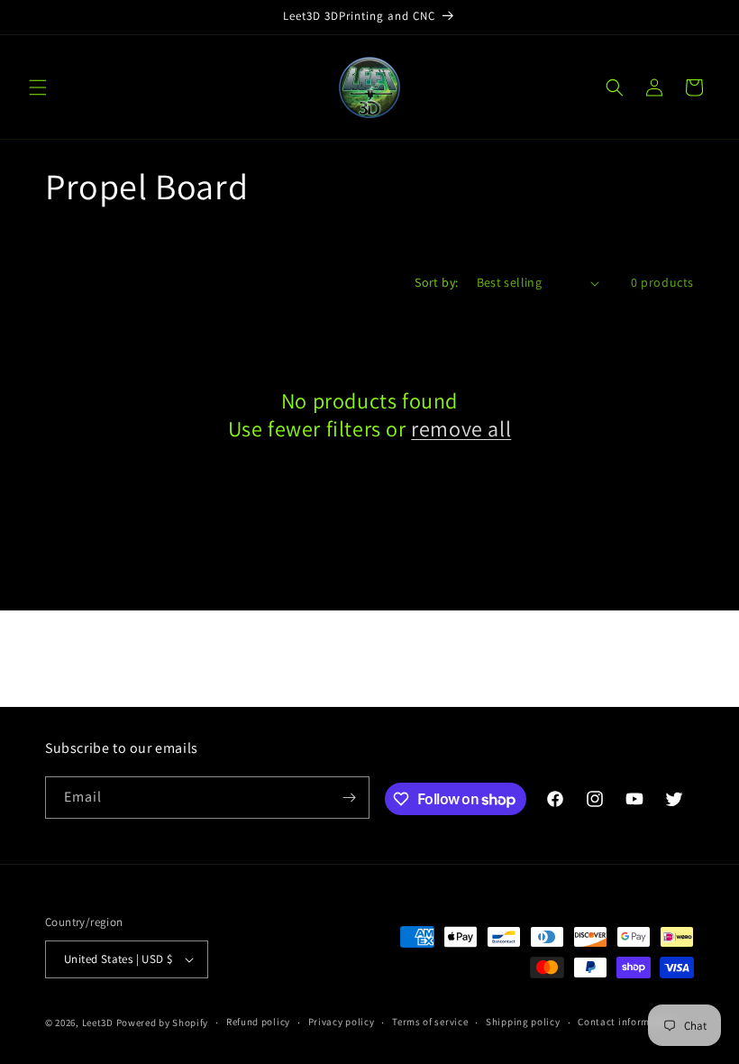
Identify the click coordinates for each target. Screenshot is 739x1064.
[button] (38, 87)
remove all (461, 429)
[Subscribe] (349, 797)
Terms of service (430, 1021)
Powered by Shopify (162, 1022)
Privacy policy (341, 1021)
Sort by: (436, 282)
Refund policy (258, 1021)
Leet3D (98, 1022)
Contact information (626, 1021)
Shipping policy (523, 1021)
